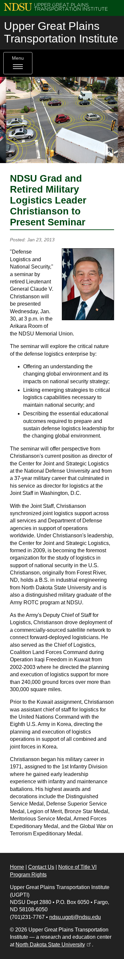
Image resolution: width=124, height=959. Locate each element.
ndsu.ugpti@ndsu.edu (75, 917)
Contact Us (41, 867)
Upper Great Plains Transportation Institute (61, 32)
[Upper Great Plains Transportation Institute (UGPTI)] (55, 6)
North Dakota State (54, 944)
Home (17, 867)
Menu (18, 58)
